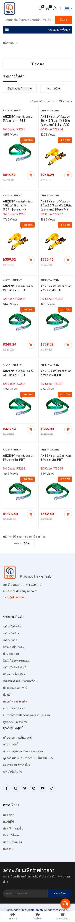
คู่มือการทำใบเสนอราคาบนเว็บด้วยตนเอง (28, 758)
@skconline (16, 597)
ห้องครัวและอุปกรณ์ (15, 688)
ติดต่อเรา (8, 815)
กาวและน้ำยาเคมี (13, 647)
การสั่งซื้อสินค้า (12, 772)
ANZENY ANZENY (12, 110)
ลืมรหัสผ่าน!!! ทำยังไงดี (16, 765)
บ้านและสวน (11, 654)
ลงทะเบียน (60, 893)
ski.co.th (37, 910)
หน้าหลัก (8, 43)
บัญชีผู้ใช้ (8, 821)
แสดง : (49, 88)
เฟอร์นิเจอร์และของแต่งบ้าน (20, 681)
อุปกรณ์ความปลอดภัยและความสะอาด (26, 715)
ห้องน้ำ (7, 694)
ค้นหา (63, 19)
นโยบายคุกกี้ (10, 744)
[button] (67, 8)
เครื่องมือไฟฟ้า (12, 626)
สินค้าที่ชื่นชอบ (12, 835)
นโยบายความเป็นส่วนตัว (18, 737)
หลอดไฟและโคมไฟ (15, 701)
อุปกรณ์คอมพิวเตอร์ (15, 708)
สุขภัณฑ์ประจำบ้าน (15, 722)
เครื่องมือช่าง (11, 633)
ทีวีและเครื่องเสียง (14, 674)
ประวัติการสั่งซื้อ (13, 828)
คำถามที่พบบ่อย (12, 842)
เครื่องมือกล (10, 640)
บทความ (8, 849)
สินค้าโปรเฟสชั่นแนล (16, 660)
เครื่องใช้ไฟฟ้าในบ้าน (16, 667)
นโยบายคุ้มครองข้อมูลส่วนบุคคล (23, 751)
